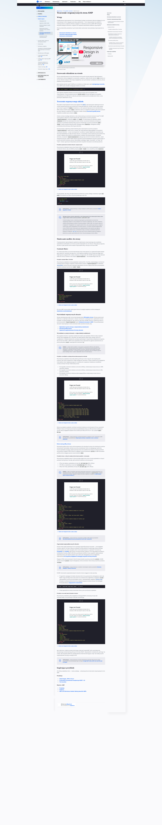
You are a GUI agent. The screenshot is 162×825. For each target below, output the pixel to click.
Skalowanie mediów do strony (113, 24)
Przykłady (61, 688)
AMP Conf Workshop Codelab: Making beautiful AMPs (72, 691)
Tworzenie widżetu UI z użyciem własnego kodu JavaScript (43, 63)
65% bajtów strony (88, 317)
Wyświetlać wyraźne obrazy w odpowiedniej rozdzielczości (74, 327)
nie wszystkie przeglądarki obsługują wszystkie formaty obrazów (80, 556)
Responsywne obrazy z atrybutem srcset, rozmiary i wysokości (44, 29)
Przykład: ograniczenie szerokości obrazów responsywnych (116, 22)
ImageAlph (59, 551)
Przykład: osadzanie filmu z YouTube (115, 29)
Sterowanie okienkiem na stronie (114, 17)
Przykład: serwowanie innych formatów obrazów (116, 49)
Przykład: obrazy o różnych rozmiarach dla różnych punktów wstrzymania (116, 43)
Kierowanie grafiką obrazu (113, 40)
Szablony (61, 689)
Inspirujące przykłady (111, 51)
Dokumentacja (56, 1)
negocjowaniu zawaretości (75, 582)
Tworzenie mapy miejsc (43, 69)
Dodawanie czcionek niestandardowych (43, 36)
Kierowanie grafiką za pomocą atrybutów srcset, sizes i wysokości (77, 539)
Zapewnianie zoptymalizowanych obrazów (116, 46)
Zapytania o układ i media (44, 23)
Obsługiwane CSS (42, 21)
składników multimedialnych (64, 311)
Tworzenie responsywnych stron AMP (44, 33)
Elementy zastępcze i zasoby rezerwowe (44, 26)
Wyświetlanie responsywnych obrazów (115, 31)
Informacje (47, 1)
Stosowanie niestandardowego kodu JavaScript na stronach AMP (44, 49)
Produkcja (109, 53)
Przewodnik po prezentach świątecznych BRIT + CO (72, 680)
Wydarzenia (73, 1)
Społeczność (64, 1)
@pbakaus (72, 705)
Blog (80, 1)
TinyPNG (66, 551)
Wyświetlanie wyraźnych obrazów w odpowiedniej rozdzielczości (115, 34)
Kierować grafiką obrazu (65, 328)
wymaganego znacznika (98, 84)
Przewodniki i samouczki (67, 10)
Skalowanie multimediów (65, 36)
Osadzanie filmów (111, 27)
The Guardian (62, 682)
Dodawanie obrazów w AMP (86, 322)
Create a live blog (42, 66)
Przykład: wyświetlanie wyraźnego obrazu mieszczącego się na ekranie (115, 38)
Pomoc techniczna (87, 1)
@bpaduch (69, 704)
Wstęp (108, 14)
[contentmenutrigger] (115, 13)
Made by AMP (110, 56)
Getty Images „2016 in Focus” (66, 678)
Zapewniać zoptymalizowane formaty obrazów (71, 330)
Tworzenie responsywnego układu (114, 19)
